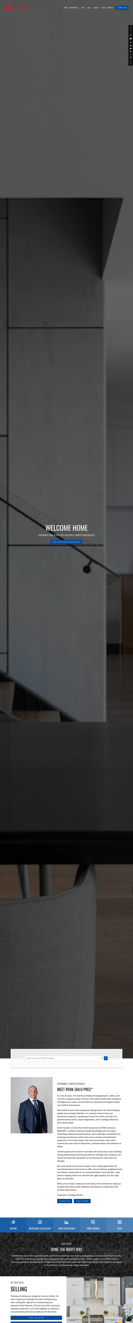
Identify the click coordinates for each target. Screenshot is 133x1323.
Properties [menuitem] (73, 8)
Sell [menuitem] (89, 8)
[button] (122, 8)
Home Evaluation (36, 1318)
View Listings (82, 1201)
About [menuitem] (96, 8)
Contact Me (122, 8)
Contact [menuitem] (110, 8)
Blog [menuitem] (103, 8)
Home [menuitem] (65, 8)
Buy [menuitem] (82, 8)
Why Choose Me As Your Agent (66, 542)
